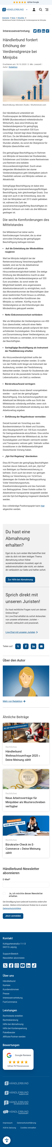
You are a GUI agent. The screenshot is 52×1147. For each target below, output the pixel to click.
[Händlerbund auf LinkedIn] (28, 965)
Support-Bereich (10, 953)
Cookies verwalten (28, 1128)
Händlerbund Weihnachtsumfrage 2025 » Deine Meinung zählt (23, 755)
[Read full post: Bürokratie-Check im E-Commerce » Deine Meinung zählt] (26, 826)
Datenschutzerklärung (26, 1123)
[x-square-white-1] (5, 965)
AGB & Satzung (9, 1128)
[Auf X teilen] (18, 646)
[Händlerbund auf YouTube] (22, 965)
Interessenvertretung (16, 31)
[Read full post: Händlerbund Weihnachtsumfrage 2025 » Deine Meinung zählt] (26, 733)
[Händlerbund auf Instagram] (16, 965)
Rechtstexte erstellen (13, 1016)
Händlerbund (9, 981)
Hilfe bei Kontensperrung (15, 1028)
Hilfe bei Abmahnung (13, 1024)
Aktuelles (21, 18)
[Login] (34, 10)
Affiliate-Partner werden (14, 1036)
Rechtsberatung (10, 1020)
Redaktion (13, 67)
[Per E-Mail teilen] (41, 646)
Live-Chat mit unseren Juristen (20, 632)
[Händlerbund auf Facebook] (11, 965)
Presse (6, 993)
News (13, 18)
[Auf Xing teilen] (47, 32)
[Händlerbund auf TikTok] (34, 965)
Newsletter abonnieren (14, 958)
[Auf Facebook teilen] (39, 32)
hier (43, 506)
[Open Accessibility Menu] (7, 1140)
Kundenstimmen (11, 989)
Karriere (6, 985)
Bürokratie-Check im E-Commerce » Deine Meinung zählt (23, 849)
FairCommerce (10, 1002)
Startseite (5, 18)
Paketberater (9, 1032)
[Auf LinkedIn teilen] (43, 32)
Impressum (7, 1123)
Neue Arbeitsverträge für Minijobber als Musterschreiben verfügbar (25, 802)
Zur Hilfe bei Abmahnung (20, 579)
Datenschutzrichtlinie (12, 908)
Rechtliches (11, 747)
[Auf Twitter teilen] (35, 32)
